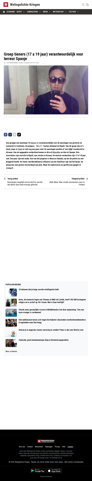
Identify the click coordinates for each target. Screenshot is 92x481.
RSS (63, 447)
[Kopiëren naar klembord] (19, 134)
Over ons (22, 447)
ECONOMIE (11, 12)
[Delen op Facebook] (5, 134)
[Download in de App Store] (54, 470)
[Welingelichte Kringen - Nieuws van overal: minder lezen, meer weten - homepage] (22, 4)
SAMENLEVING (32, 12)
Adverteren (39, 447)
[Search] (83, 4)
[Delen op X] (10, 134)
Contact (30, 447)
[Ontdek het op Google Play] (37, 470)
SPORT (19, 12)
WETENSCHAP (58, 12)
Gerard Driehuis (14, 63)
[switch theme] (87, 4)
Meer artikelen (11, 351)
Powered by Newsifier (46, 476)
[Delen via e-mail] (14, 134)
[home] (4, 12)
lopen (20, 149)
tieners (33, 143)
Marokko (56, 152)
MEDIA (45, 12)
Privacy (57, 447)
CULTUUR (72, 12)
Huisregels (49, 447)
